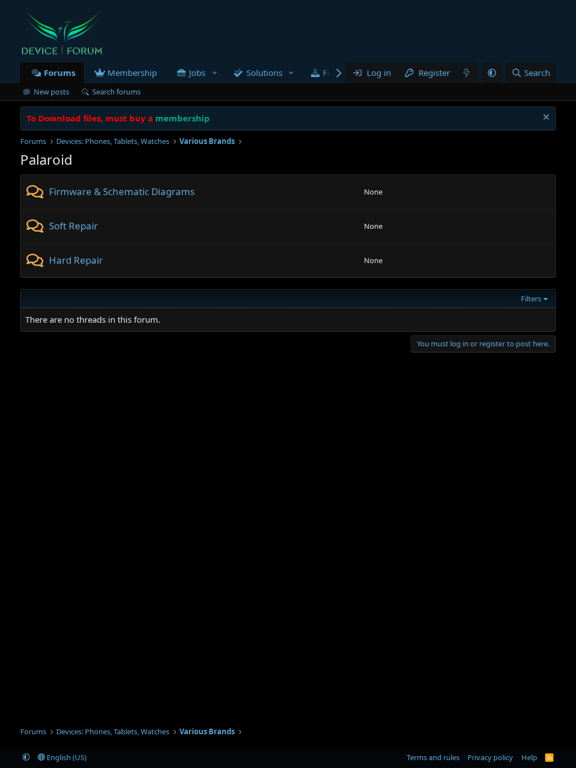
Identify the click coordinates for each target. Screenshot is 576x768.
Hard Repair (76, 260)
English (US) (66, 757)
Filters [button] (531, 298)
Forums (59, 72)
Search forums (116, 92)
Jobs (197, 72)
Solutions (264, 72)
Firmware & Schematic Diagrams (122, 191)
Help (529, 757)
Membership (132, 72)
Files (331, 72)
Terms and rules (433, 757)
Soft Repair (73, 225)
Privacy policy (490, 757)
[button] (214, 72)
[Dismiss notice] (545, 118)
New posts (51, 92)
